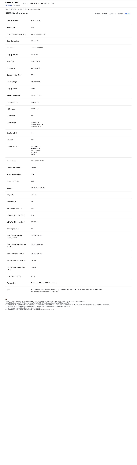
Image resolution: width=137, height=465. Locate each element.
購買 (53, 4)
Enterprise (17, 5)
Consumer (8, 5)
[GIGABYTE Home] (12, 2)
